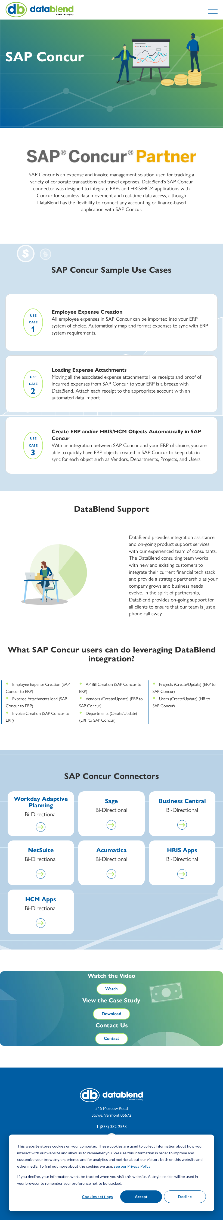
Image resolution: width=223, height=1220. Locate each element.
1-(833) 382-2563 (111, 1126)
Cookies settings (97, 1196)
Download (111, 1013)
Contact (111, 1038)
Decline (185, 1196)
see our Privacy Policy (132, 1166)
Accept (141, 1196)
